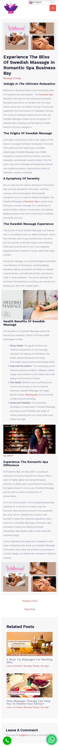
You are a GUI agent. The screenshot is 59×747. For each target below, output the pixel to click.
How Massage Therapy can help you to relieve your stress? (28, 702)
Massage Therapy (12, 78)
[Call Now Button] (7, 740)
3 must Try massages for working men (29, 661)
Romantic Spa (46, 94)
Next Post (30, 609)
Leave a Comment (14, 666)
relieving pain (31, 394)
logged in (23, 735)
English (37, 2)
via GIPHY (8, 455)
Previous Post (29, 601)
